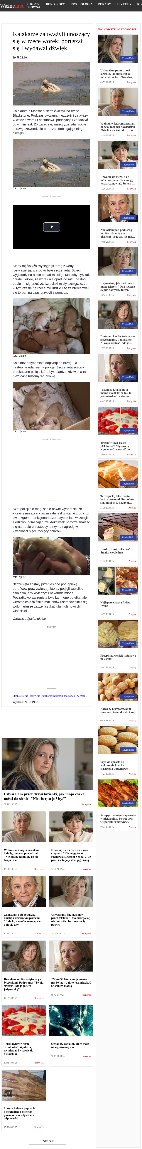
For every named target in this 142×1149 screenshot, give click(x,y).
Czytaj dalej (47, 1140)
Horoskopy (55, 4)
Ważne (12, 6)
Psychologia (81, 4)
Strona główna (33, 6)
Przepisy (124, 4)
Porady (104, 4)
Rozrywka (86, 804)
